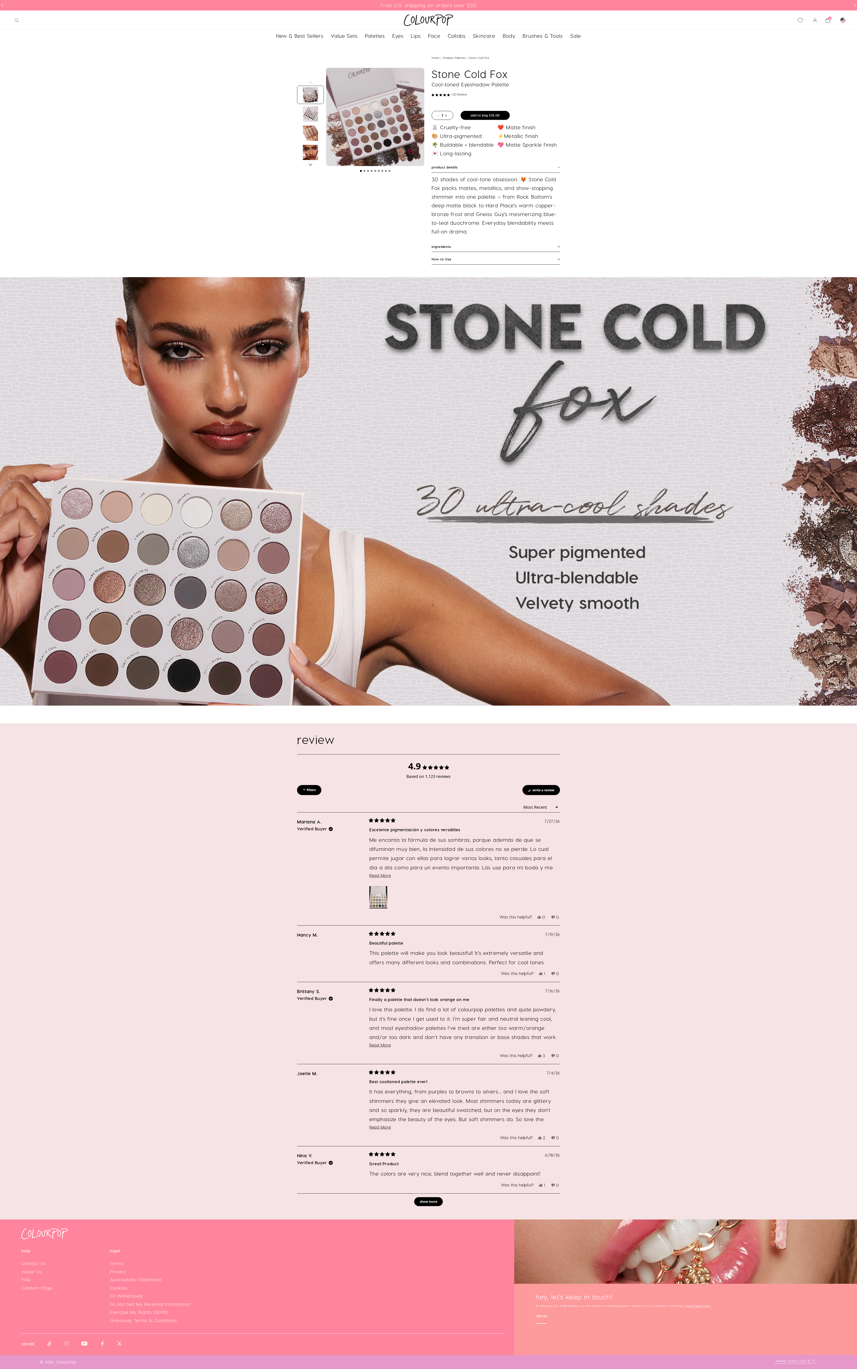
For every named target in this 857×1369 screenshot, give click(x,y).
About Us (31, 1271)
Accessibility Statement (136, 1279)
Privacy (118, 1271)
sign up (541, 1316)
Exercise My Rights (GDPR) (139, 1312)
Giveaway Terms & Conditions (143, 1320)
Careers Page (36, 1287)
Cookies (119, 1287)
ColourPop (66, 1362)
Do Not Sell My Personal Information (150, 1304)
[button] (361, 171)
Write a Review (546, 791)
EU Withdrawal (126, 1295)
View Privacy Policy (698, 1305)
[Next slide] (855, 5)
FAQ (26, 1279)
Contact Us (33, 1263)
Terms (117, 1263)
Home (435, 57)
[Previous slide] (2, 5)
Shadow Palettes (454, 57)
